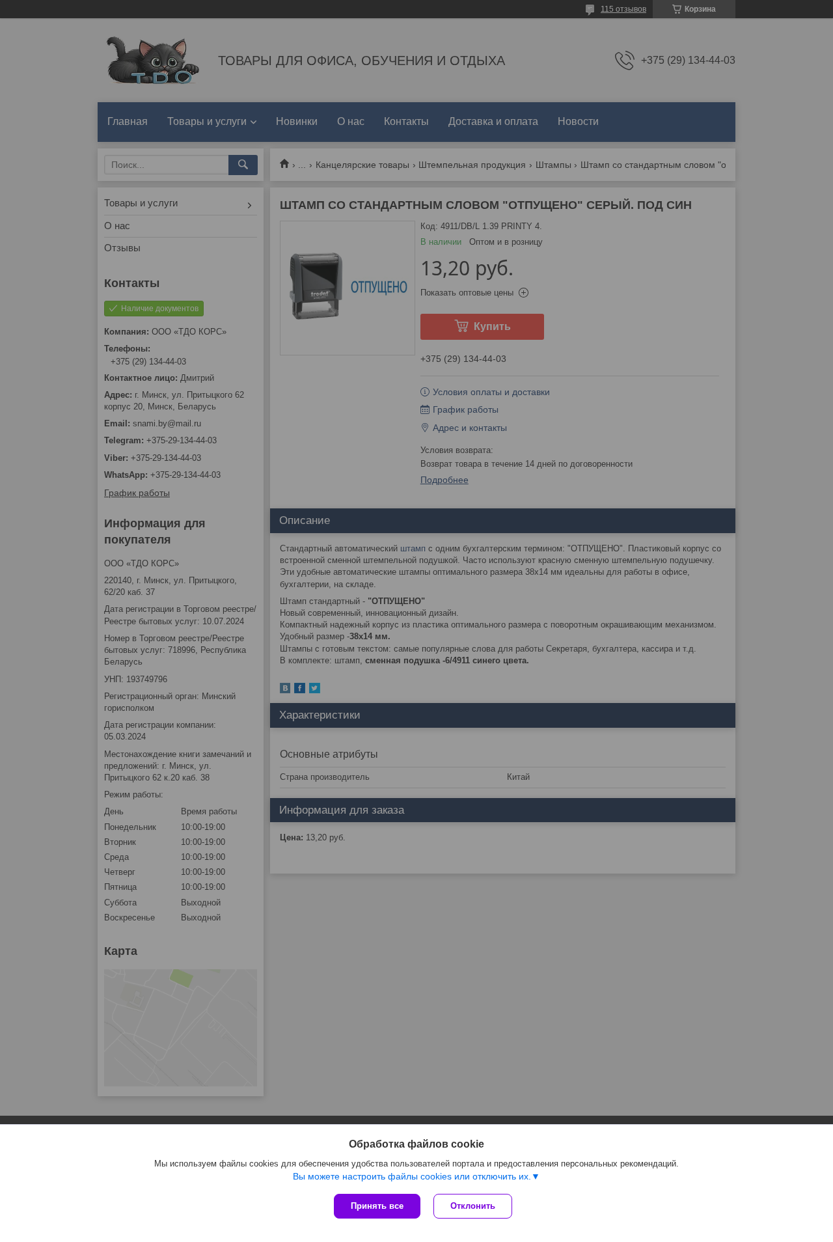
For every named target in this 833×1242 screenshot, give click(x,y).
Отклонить (472, 1206)
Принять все (377, 1206)
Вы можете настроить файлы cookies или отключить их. (412, 1176)
